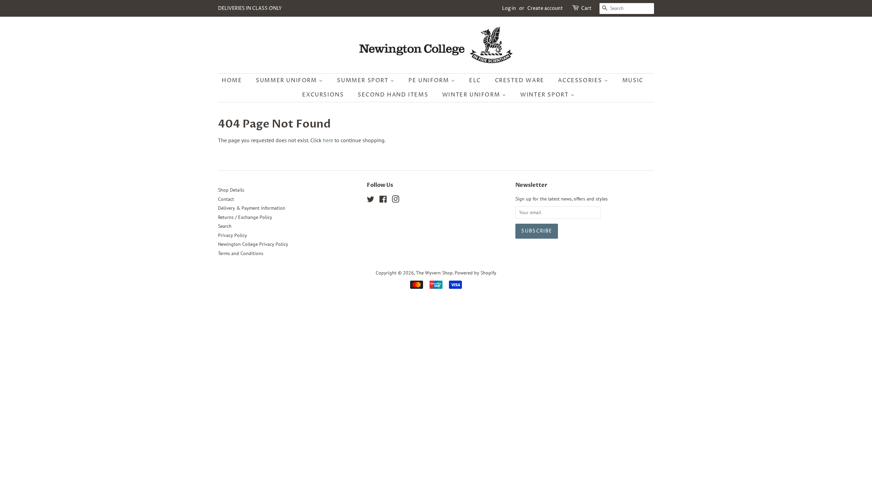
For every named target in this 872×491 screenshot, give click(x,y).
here (328, 140)
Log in (509, 8)
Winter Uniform (472, 95)
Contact (226, 199)
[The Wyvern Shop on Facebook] (383, 200)
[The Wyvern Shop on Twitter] (370, 200)
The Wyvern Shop (434, 273)
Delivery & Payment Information (251, 208)
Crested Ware (519, 80)
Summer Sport (363, 80)
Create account (545, 8)
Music (632, 80)
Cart (586, 8)
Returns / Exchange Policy (245, 217)
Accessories (581, 80)
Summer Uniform (287, 80)
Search (225, 226)
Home (232, 80)
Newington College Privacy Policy (253, 244)
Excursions (323, 95)
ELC (475, 80)
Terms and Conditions (240, 253)
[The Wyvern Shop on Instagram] (395, 200)
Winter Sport (545, 95)
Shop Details (231, 190)
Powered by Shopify (475, 273)
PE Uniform (429, 80)
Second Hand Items (393, 95)
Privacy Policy (232, 235)
